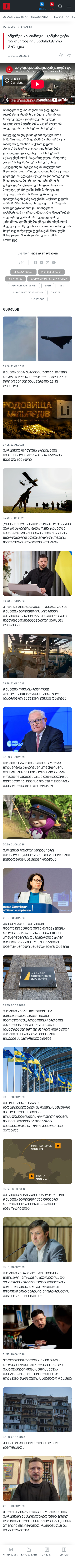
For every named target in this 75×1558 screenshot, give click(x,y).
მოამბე (26, 27)
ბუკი (48, 286)
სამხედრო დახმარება (28, 293)
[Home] (6, 6)
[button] (15, 17)
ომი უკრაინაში (51, 272)
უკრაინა (56, 293)
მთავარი (10, 27)
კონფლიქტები (23, 272)
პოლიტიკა (15, 279)
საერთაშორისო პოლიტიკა (49, 279)
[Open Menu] (69, 6)
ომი (61, 286)
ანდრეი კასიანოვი (24, 286)
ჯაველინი (37, 299)
